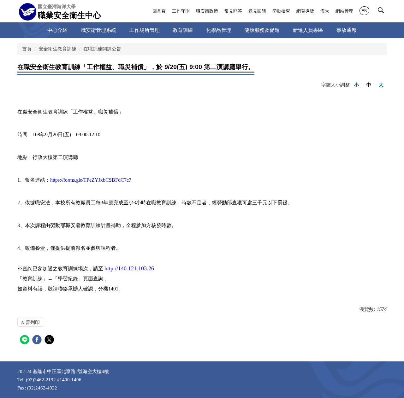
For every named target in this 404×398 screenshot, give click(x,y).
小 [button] (356, 84)
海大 (324, 11)
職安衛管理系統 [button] (98, 30)
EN (364, 10)
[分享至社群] (25, 340)
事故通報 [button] (346, 30)
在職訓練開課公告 (102, 48)
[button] (382, 11)
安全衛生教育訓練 (57, 48)
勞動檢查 (281, 11)
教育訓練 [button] (183, 30)
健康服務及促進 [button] (262, 30)
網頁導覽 (305, 11)
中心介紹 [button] (57, 30)
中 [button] (368, 84)
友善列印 (30, 322)
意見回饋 (257, 11)
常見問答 (233, 11)
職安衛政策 (207, 11)
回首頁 (159, 11)
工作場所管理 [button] (144, 30)
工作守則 (181, 11)
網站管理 (344, 11)
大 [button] (381, 84)
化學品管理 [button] (218, 30)
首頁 (27, 48)
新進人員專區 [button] (308, 30)
